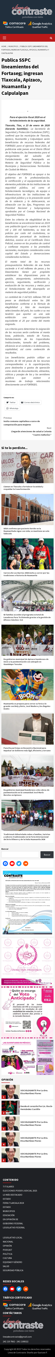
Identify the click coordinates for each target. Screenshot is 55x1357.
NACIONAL (8, 1241)
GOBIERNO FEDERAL (13, 1223)
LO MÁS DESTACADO (12, 1194)
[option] (27, 1093)
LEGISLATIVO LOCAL (12, 1237)
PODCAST (7, 1249)
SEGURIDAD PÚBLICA (13, 1270)
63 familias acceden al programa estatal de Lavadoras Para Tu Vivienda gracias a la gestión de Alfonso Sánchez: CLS (27, 617)
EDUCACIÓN (9, 1215)
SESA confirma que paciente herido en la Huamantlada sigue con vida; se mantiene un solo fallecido (26, 531)
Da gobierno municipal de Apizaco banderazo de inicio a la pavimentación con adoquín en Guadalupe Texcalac (26, 662)
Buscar (4, 848)
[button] (18, 1057)
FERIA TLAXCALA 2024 (13, 1202)
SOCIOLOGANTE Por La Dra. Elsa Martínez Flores (34, 1092)
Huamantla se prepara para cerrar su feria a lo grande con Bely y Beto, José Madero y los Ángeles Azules (27, 706)
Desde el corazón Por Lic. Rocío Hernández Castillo (36, 1108)
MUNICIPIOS (9, 1211)
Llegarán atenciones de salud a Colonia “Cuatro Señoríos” (31, 431)
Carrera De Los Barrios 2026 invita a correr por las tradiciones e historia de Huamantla (26, 574)
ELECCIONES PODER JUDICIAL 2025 (20, 1190)
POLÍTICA (7, 1253)
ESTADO (7, 1198)
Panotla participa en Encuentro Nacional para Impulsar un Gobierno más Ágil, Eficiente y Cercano (27, 749)
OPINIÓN (7, 1245)
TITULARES (8, 1186)
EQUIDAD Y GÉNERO (12, 1262)
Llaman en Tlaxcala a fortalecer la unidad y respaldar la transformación (23, 487)
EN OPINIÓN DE (10, 1219)
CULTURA (7, 1258)
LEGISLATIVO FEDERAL (14, 1227)
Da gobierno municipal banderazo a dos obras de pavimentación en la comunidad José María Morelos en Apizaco (26, 792)
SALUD (6, 1266)
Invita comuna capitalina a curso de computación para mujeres (22, 421)
